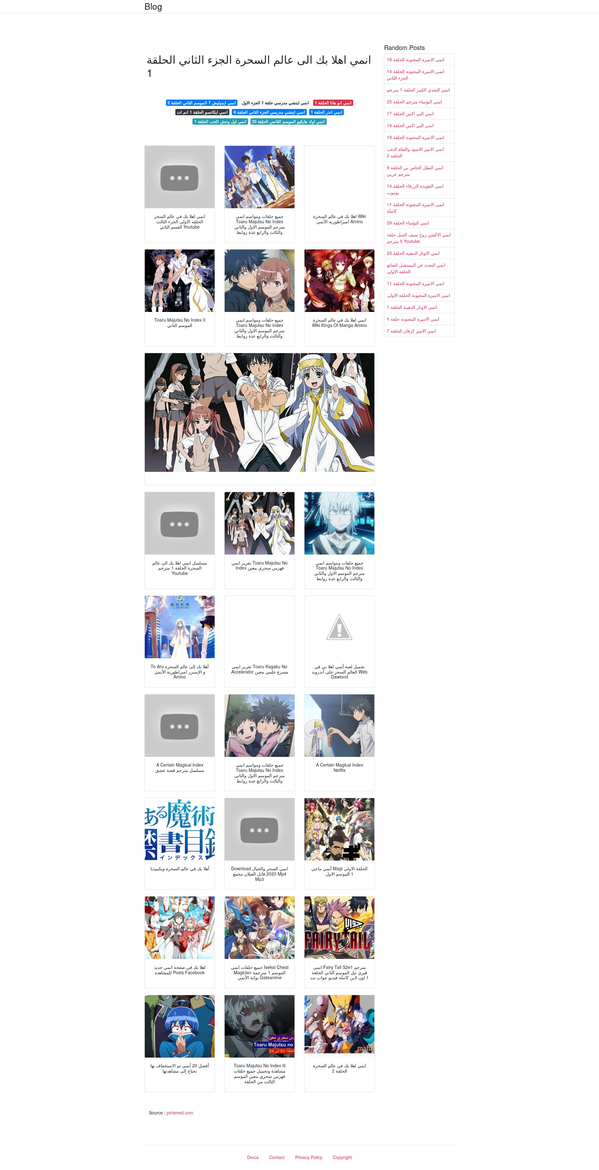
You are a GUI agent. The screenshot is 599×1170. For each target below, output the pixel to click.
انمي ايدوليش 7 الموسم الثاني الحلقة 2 (202, 103)
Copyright (342, 1157)
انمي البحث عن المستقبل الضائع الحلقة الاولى (416, 268)
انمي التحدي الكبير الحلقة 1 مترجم (418, 89)
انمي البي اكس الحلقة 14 (410, 125)
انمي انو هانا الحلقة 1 (333, 103)
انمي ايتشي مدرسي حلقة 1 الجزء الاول (275, 103)
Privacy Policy (308, 1157)
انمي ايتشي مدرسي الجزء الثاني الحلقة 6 (269, 112)
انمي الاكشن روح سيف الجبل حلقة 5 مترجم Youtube (419, 237)
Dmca (253, 1157)
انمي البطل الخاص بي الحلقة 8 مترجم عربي (415, 170)
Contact (277, 1157)
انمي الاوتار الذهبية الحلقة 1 (412, 307)
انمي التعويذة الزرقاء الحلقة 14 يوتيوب (415, 189)
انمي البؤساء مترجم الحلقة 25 (414, 101)
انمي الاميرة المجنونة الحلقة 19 (415, 137)
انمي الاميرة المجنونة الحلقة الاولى (418, 295)
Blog (153, 6)
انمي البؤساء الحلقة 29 (408, 223)
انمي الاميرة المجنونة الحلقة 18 (415, 59)
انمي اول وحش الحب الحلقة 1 (220, 121)
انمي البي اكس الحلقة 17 (410, 113)
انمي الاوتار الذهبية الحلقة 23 (413, 253)
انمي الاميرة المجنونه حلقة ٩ (413, 319)
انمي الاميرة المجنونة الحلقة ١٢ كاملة (415, 207)
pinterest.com (180, 1112)
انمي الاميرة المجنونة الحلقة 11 (415, 283)
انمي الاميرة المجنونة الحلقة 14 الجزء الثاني (415, 74)
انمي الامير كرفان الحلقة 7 (411, 331)
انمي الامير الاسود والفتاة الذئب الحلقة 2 (415, 152)
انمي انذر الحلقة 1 (326, 112)
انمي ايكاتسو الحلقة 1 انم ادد (202, 112)
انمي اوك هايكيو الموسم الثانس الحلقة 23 (288, 121)
